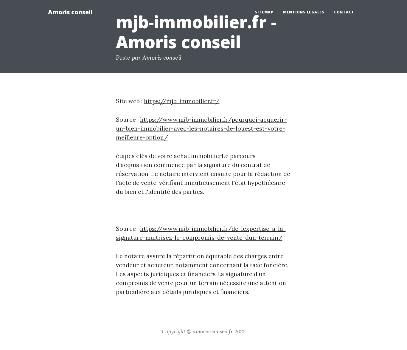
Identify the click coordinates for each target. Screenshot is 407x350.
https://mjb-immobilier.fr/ (182, 101)
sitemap (264, 12)
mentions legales (303, 12)
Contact (344, 12)
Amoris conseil (70, 12)
